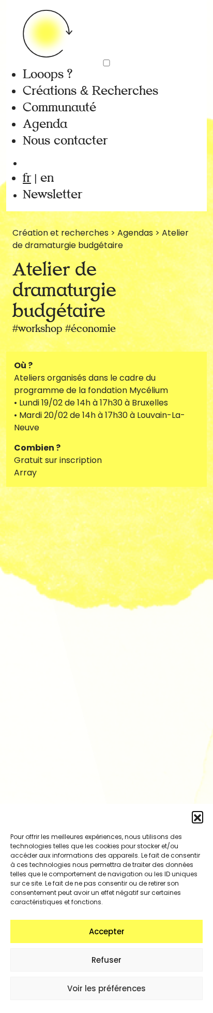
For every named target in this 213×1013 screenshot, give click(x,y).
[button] (197, 817)
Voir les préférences (106, 988)
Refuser (106, 959)
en (47, 177)
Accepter (107, 931)
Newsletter (52, 194)
